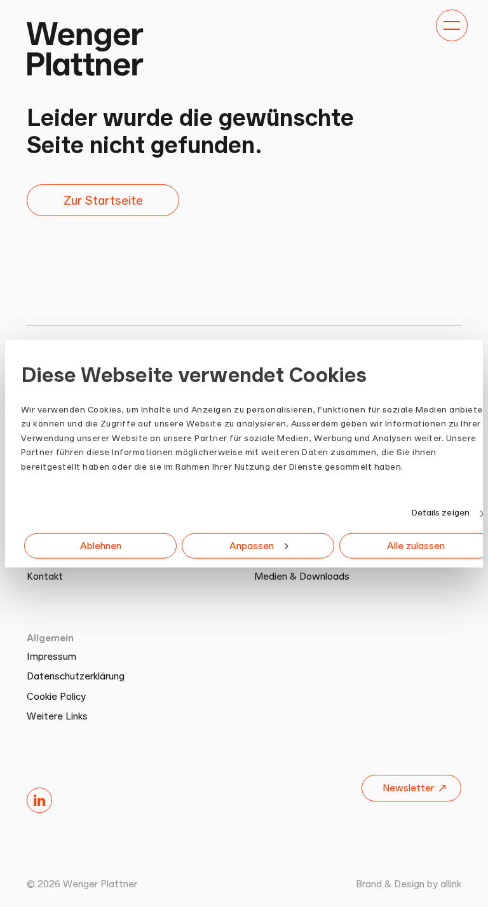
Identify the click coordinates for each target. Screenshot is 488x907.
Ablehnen (100, 546)
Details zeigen (441, 512)
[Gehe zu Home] (85, 48)
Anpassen (251, 546)
